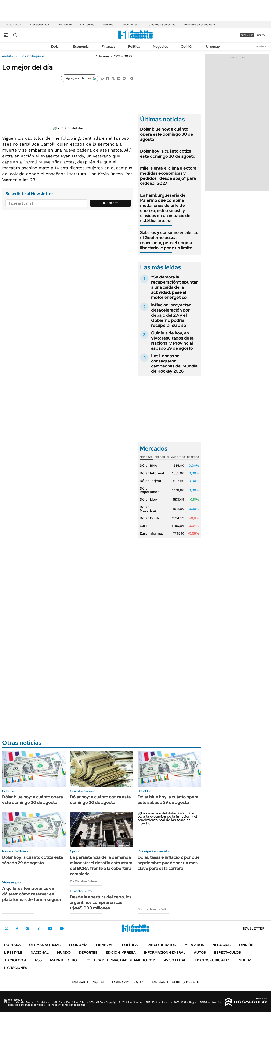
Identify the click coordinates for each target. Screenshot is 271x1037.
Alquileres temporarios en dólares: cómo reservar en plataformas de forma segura (31, 894)
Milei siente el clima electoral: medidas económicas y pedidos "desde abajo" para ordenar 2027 (169, 175)
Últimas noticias (45, 945)
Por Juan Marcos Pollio (152, 909)
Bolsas (160, 456)
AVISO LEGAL (175, 960)
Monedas (146, 456)
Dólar (55, 46)
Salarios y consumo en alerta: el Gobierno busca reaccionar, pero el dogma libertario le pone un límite (169, 240)
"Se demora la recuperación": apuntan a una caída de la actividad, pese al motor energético (175, 287)
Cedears (193, 456)
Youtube (50, 928)
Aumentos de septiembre (199, 24)
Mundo (64, 952)
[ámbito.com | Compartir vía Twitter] (113, 78)
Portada (12, 945)
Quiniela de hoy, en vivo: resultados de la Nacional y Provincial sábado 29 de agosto (172, 340)
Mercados (194, 945)
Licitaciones (15, 968)
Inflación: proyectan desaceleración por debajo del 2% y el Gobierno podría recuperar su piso (171, 315)
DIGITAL (88, 982)
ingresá (261, 35)
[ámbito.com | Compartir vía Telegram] (124, 78)
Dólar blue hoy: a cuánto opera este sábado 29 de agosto (168, 799)
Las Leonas (87, 24)
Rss (38, 960)
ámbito (7, 56)
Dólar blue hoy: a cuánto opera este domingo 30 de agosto (166, 134)
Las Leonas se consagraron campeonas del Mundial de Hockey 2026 (175, 363)
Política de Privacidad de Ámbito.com (120, 960)
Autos (200, 952)
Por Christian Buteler (83, 881)
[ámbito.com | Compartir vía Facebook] (107, 78)
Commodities (176, 456)
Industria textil (131, 24)
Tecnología (15, 960)
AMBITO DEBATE (175, 982)
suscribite (247, 35)
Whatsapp (62, 928)
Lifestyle (13, 952)
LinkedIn (38, 928)
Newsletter (261, 46)
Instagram (27, 928)
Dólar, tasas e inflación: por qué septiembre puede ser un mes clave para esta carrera (169, 863)
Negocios (160, 46)
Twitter (6, 928)
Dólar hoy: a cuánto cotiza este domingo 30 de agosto (167, 153)
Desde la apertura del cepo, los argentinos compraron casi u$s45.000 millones (100, 902)
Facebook (17, 928)
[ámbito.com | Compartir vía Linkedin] (118, 78)
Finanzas (108, 46)
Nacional (40, 952)
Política (134, 46)
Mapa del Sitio (63, 960)
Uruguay (213, 46)
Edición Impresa (121, 952)
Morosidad (65, 24)
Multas (245, 960)
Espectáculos (227, 952)
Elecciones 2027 (40, 24)
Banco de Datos (161, 945)
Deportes (88, 952)
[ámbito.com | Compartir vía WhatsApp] (102, 78)
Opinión (187, 46)
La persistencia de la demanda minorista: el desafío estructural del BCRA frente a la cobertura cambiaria (101, 866)
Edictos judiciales (212, 960)
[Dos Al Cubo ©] (246, 1002)
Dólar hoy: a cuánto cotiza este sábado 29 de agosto (32, 860)
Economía (81, 46)
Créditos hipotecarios (162, 24)
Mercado (107, 24)
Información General (164, 952)
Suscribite (110, 203)
